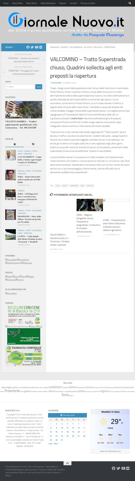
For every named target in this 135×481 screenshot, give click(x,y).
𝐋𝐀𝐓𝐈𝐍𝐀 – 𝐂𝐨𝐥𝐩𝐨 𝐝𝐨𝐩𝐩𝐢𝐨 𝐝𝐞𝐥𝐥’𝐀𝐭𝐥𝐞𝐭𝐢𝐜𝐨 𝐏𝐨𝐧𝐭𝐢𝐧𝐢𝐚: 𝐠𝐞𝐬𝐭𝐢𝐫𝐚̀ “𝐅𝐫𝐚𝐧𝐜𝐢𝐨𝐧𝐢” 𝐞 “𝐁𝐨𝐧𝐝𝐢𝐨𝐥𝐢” (30, 239)
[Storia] (10, 280)
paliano (75, 391)
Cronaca (54, 47)
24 (62, 436)
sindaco (132, 391)
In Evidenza (76, 47)
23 (56, 436)
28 (84, 436)
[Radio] (8, 276)
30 (56, 440)
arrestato (25, 387)
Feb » (56, 443)
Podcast (62, 3)
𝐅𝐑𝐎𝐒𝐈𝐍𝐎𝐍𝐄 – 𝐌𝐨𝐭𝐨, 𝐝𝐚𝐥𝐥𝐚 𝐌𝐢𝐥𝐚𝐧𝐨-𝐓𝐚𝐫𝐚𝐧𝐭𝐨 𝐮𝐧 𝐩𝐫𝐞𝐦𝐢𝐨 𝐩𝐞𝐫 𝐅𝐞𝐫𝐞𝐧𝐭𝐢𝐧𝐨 (29, 219)
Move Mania (31, 3)
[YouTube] (36, 47)
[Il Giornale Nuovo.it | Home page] (66, 25)
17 (62, 432)
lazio (61, 391)
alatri (3, 387)
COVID (105, 387)
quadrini (65, 185)
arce (19, 387)
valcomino (90, 185)
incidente (33, 391)
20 (79, 432)
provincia (96, 391)
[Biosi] (39, 326)
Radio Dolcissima (48, 3)
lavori (57, 391)
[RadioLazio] (26, 263)
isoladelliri (44, 391)
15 (51, 432)
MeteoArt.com (115, 451)
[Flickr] (40, 47)
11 (67, 428)
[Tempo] (20, 280)
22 (51, 436)
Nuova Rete (17, 3)
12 (73, 428)
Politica (98, 47)
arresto (32, 387)
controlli (96, 387)
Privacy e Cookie (88, 3)
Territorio (109, 47)
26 (73, 436)
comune (89, 387)
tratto (82, 185)
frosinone (12, 390)
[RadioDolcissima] (13, 263)
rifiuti (111, 391)
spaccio (71, 395)
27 (79, 436)
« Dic (50, 443)
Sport (20, 154)
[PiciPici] (23, 323)
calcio (46, 387)
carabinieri (55, 387)
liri (64, 391)
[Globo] (32, 326)
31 (62, 440)
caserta (64, 387)
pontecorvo (89, 391)
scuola (127, 391)
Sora (65, 395)
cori (101, 387)
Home (5, 3)
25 (67, 436)
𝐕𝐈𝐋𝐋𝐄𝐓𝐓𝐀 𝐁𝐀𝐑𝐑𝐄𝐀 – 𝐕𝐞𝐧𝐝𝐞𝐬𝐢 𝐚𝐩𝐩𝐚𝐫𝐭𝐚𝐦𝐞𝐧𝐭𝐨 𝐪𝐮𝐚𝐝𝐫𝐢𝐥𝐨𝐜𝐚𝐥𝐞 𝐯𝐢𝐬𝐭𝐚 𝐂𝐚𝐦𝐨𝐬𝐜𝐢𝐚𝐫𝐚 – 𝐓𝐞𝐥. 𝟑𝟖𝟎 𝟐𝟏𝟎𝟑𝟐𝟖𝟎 (21, 124)
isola (39, 391)
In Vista (88, 47)
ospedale (68, 391)
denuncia (111, 387)
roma (123, 391)
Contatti (73, 3)
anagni (9, 387)
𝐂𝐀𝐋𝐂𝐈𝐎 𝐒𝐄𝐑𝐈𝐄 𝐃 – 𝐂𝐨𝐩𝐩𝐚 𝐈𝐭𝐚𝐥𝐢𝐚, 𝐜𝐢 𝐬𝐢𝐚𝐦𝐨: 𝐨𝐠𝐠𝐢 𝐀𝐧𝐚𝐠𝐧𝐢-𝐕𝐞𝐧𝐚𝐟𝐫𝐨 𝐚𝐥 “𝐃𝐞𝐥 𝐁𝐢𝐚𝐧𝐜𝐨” (30, 160)
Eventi (64, 47)
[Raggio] (30, 276)
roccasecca (116, 391)
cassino (72, 387)
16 (56, 432)
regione (104, 391)
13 (79, 428)
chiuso (58, 185)
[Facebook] (28, 47)
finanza (126, 387)
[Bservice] (23, 365)
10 (62, 428)
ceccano (81, 387)
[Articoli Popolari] (14, 144)
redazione (56, 83)
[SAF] (23, 344)
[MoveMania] (23, 260)
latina (52, 391)
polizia (81, 391)
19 (73, 432)
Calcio (20, 151)
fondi (131, 387)
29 (51, 440)
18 (67, 432)
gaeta (27, 391)
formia (2, 391)
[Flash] (22, 276)
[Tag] (33, 144)
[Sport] (15, 276)
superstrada (74, 185)
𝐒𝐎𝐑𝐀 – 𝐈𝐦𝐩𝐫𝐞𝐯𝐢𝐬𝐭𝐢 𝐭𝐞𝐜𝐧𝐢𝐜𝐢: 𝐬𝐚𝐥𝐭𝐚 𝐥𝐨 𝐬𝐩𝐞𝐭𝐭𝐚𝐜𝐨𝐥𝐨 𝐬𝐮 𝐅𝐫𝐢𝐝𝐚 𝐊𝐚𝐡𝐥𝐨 (29, 179)
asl (37, 387)
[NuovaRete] (11, 260)
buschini (40, 387)
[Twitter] (32, 47)
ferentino (119, 387)
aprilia (14, 387)
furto (22, 391)
